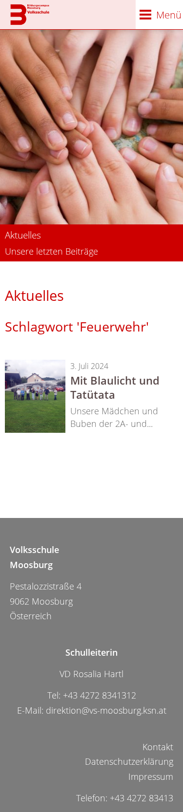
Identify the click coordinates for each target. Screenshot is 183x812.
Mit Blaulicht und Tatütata (115, 387)
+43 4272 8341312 (99, 695)
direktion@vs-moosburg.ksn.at (106, 710)
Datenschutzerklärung (129, 761)
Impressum (150, 776)
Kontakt (157, 747)
